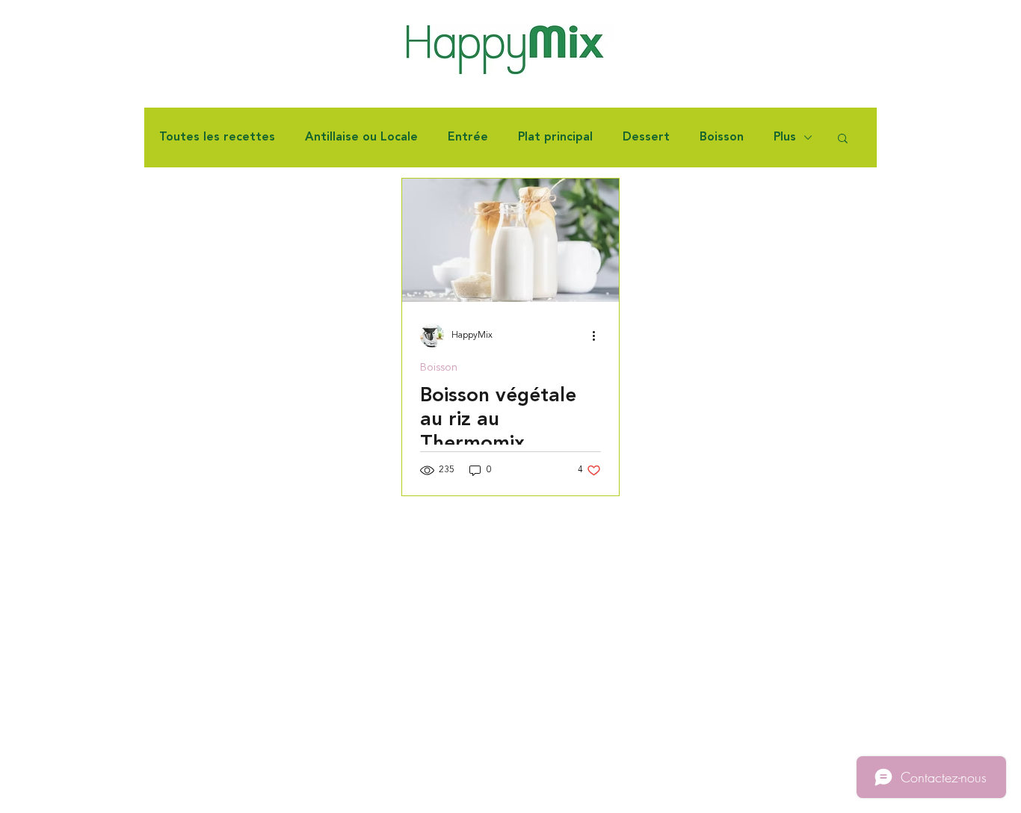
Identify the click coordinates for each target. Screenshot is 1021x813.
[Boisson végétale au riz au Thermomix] (510, 240)
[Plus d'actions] (599, 335)
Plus (785, 137)
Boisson (722, 137)
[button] (843, 139)
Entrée (468, 137)
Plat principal (555, 137)
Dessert (646, 137)
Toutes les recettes (217, 137)
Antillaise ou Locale (361, 137)
